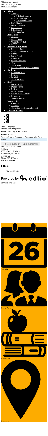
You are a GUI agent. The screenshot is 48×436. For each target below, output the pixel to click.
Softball (14, 75)
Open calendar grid (30, 144)
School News (16, 30)
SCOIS (14, 44)
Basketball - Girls (18, 72)
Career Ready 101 (18, 42)
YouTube (7, 121)
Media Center (16, 39)
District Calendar (18, 25)
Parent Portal (16, 56)
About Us (15, 14)
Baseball (14, 77)
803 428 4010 (12, 158)
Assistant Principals (24, 21)
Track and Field (17, 79)
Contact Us (15, 103)
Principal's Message (19, 18)
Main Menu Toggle (9, 7)
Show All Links (12, 171)
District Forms (17, 87)
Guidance (15, 37)
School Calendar (18, 98)
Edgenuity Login (18, 49)
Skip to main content (9, 2)
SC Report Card (17, 32)
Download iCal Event (33, 137)
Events (4, 139)
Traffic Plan (16, 65)
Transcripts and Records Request (24, 108)
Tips (13, 63)
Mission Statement (23, 16)
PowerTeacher (17, 91)
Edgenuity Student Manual (22, 51)
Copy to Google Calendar (11, 137)
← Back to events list (11, 144)
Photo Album (16, 28)
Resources (15, 58)
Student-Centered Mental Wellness (25, 67)
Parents (14, 54)
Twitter (7, 118)
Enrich (14, 89)
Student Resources (18, 61)
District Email (16, 84)
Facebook (7, 115)
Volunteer (15, 106)
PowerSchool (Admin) (20, 94)
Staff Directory (17, 23)
